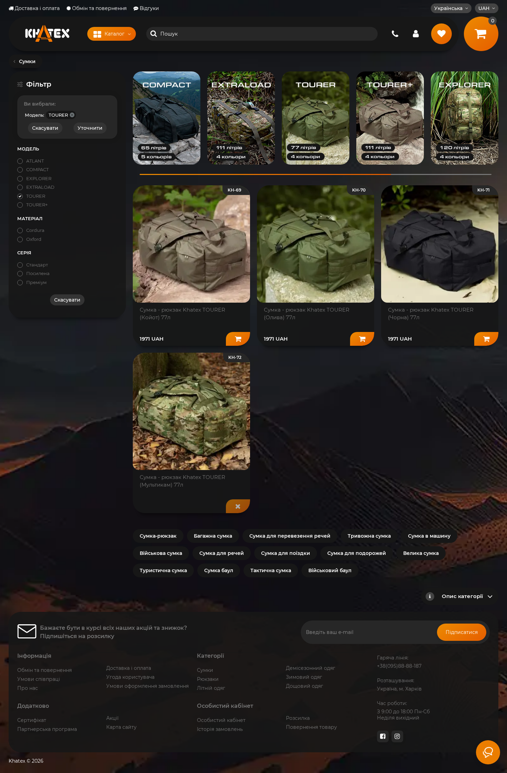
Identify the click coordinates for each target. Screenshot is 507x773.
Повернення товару (311, 727)
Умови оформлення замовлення (147, 686)
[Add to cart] (238, 339)
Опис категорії (462, 596)
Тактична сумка (270, 570)
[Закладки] (441, 33)
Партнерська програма (47, 729)
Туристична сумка (163, 570)
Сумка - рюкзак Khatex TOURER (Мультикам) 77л (182, 481)
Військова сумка (161, 553)
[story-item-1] (166, 118)
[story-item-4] (390, 118)
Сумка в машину (429, 536)
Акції (112, 718)
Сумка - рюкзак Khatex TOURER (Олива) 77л (306, 313)
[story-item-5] (464, 118)
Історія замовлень (220, 729)
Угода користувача (130, 677)
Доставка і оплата (36, 8)
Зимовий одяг (304, 677)
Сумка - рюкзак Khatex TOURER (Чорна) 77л (431, 313)
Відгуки (148, 8)
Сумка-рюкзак (158, 536)
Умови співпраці (38, 679)
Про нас (27, 688)
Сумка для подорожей (356, 553)
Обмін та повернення (99, 8)
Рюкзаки (208, 679)
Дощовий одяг (304, 686)
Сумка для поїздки (285, 553)
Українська (448, 8)
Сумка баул (218, 570)
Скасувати (45, 128)
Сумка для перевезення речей (289, 536)
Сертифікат (31, 720)
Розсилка (298, 718)
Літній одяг (211, 688)
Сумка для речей (221, 553)
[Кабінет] (415, 33)
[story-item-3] (315, 118)
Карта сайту (121, 727)
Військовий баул (329, 570)
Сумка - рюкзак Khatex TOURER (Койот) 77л (182, 313)
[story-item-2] (241, 118)
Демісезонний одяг (310, 668)
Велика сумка (421, 553)
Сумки (205, 670)
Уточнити (90, 128)
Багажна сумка (213, 536)
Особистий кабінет (221, 720)
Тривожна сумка (369, 536)
